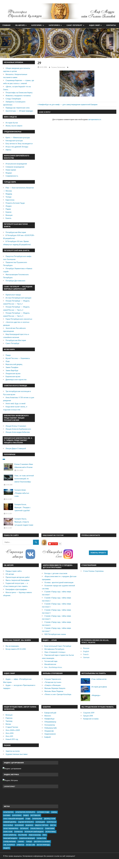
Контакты (111, 25)
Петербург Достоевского (15, 281)
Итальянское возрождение (16, 164)
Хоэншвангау (49, 725)
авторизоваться (94, 119)
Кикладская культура (14, 140)
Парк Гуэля (7, 832)
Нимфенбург (49, 719)
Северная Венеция (27, 838)
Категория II (54, 25)
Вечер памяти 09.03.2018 (16, 649)
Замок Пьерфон (12, 367)
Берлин (8, 212)
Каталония (19, 825)
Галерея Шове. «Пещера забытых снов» (21, 493)
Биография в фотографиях (16, 589)
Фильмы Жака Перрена (53, 691)
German (86, 657)
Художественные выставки (16, 754)
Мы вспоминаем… (13, 646)
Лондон (9, 206)
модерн (6, 848)
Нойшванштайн (50, 728)
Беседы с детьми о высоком (55, 573)
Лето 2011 (9, 736)
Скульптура (41, 838)
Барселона (10, 200)
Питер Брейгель (9, 835)
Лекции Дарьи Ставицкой (16, 448)
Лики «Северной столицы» (55, 652)
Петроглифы (51, 832)
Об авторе (20, 25)
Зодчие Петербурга (26, 822)
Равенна (9, 718)
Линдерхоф (49, 731)
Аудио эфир (94, 25)
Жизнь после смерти (14, 126)
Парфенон (18, 832)
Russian (86, 648)
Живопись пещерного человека (18, 95)
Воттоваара (35, 815)
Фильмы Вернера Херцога (54, 688)
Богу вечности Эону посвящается (19, 143)
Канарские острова (90, 719)
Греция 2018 (88, 716)
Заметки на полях (13, 751)
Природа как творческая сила (17, 108)
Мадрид (9, 194)
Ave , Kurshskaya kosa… (53, 667)
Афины (8, 150)
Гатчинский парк (50, 661)
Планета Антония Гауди (15, 203)
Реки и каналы (35, 835)
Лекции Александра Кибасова (18, 432)
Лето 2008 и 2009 (13, 730)
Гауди (28, 818)
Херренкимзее (50, 734)
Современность (12, 176)
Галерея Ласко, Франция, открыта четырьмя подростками (23, 522)
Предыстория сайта (13, 571)
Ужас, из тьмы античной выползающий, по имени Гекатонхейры (24, 478)
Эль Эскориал (9, 845)
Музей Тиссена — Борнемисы (18, 358)
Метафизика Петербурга (54, 649)
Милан (8, 724)
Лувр (8, 361)
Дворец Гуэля (49, 818)
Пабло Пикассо (37, 828)
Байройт (47, 737)
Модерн (9, 173)
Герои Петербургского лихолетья (19, 319)
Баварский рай (50, 713)
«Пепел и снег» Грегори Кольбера (57, 694)
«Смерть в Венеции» (52, 685)
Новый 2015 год (12, 739)
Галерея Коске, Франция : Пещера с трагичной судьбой (22, 507)
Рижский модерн (10, 838)
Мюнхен (47, 716)
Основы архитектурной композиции (58, 582)
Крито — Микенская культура (18, 137)
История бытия (12, 123)
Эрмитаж (20, 845)
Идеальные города (13, 295)
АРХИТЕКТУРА (8, 812)
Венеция (9, 215)
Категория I (36, 25)
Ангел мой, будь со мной (15, 403)
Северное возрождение (15, 167)
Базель (8, 218)
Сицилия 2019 (88, 713)
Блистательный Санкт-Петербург (57, 646)
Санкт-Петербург (74, 25)
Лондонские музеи (13, 373)
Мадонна (29, 825)
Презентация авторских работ (18, 577)
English (86, 651)
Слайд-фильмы (9, 841)
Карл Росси (51, 822)
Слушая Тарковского (52, 679)
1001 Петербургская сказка (55, 634)
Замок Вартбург (12, 370)
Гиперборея (37, 818)
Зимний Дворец (9, 822)
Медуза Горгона (41, 825)
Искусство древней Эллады (17, 147)
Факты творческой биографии (17, 580)
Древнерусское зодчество (16, 379)
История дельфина (99, 687)
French (85, 654)
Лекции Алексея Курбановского (18, 429)
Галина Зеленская (58, 67)
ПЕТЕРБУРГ (24, 828)
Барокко (6, 815)
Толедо (8, 197)
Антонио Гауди (43, 812)
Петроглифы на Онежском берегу (19, 92)
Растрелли (22, 835)
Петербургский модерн (34, 832)
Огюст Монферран (10, 828)
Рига (44, 835)
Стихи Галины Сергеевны (93, 571)
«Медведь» (95, 695)
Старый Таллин (12, 727)
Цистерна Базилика (42, 841)
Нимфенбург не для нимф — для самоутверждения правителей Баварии (68, 104)
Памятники (49, 828)
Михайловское (50, 664)
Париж (8, 209)
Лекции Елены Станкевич (16, 426)
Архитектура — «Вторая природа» (19, 111)
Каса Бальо (8, 825)
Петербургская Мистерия (16, 232)
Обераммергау (50, 722)
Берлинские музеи (13, 376)
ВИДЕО (26, 815)
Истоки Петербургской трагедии (18, 298)
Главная (6, 25)
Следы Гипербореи (13, 99)
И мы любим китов (98, 679)
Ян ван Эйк (30, 845)
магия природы (43, 845)
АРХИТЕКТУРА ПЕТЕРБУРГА (25, 812)
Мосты (53, 825)
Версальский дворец (14, 364)
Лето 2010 (9, 733)
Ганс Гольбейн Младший (13, 818)
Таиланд (9, 721)
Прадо (8, 355)
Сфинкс (21, 841)
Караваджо (40, 822)
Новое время (11, 170)
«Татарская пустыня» (52, 682)
